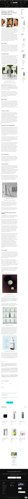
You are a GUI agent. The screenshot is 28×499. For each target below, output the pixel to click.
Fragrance (21, 4)
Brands (21, 6)
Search (3, 484)
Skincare (13, 4)
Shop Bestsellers (14, 464)
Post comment (4, 394)
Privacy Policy (4, 487)
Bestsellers (8, 4)
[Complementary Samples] (14, 454)
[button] (24, 79)
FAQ (3, 492)
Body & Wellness (7, 6)
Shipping (4, 490)
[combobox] (4, 2)
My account (4, 493)
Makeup (17, 4)
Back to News (10, 402)
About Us (4, 491)
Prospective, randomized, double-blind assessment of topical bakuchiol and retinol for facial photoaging (9, 375)
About (12, 6)
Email (11, 383)
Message (2, 387)
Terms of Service (5, 485)
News (4, 9)
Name (2, 383)
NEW (5, 4)
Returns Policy (4, 486)
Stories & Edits (17, 6)
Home (2, 9)
